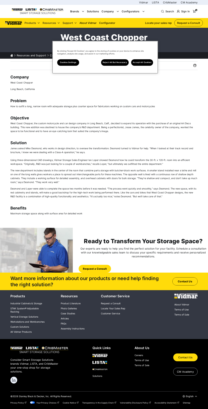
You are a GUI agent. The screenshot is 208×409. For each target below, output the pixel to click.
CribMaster (170, 2)
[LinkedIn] (13, 380)
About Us (142, 348)
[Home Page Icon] (11, 55)
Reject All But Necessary (115, 62)
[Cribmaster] (101, 369)
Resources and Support (31, 55)
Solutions (93, 11)
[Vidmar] (186, 297)
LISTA (155, 2)
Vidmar (143, 2)
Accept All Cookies (142, 62)
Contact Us (185, 357)
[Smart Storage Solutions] (37, 13)
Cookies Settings (68, 62)
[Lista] (101, 363)
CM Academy (189, 2)
